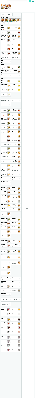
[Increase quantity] (3, 21)
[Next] (20, 14)
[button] (20, 5)
